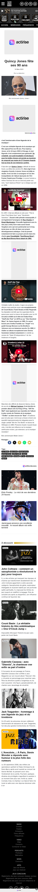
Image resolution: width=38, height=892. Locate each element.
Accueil (4, 25)
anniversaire (29, 456)
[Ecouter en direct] (26, 4)
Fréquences (28, 25)
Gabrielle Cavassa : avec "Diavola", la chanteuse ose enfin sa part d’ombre (16, 665)
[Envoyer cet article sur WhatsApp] (24, 444)
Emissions (19, 831)
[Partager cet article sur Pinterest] (19, 444)
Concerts (19, 844)
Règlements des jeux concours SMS (19, 878)
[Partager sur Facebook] (9, 444)
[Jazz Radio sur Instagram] (27, 888)
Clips (19, 842)
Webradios (15, 25)
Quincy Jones (17, 166)
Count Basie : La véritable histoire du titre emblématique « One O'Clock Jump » (18, 626)
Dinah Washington (8, 222)
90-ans (23, 456)
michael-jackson (23, 451)
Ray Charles (27, 220)
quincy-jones (13, 451)
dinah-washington (7, 456)
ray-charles (5, 451)
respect (24, 454)
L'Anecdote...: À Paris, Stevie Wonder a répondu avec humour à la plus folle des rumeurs (17, 756)
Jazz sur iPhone (19, 867)
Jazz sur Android (19, 870)
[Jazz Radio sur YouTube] (22, 888)
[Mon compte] (35, 4)
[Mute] (36, 10)
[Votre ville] (22, 4)
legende (4, 458)
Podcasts (19, 853)
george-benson (6, 454)
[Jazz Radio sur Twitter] (16, 888)
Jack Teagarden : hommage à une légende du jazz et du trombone (17, 714)
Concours (19, 861)
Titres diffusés (19, 833)
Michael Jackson (17, 406)
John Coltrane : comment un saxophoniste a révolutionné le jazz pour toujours (18, 572)
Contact (19, 826)
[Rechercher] (31, 4)
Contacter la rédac (19, 847)
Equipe (19, 829)
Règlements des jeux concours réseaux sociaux (19, 876)
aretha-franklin (16, 454)
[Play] (3, 11)
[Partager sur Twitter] (14, 444)
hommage (16, 456)
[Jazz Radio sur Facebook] (11, 888)
